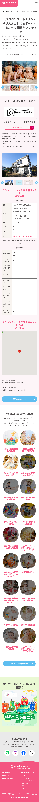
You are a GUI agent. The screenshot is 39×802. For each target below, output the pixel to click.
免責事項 (27, 793)
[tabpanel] (19, 165)
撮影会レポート (10, 11)
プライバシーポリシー (20, 793)
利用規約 (4, 793)
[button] (19, 351)
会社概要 (23, 788)
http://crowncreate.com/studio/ (22, 236)
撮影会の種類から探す (8, 778)
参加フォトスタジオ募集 (34, 793)
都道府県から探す (6, 776)
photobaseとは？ (26, 776)
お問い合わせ (24, 786)
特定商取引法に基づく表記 (11, 793)
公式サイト (17, 127)
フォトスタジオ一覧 (26, 778)
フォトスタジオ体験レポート (28, 781)
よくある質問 (24, 783)
